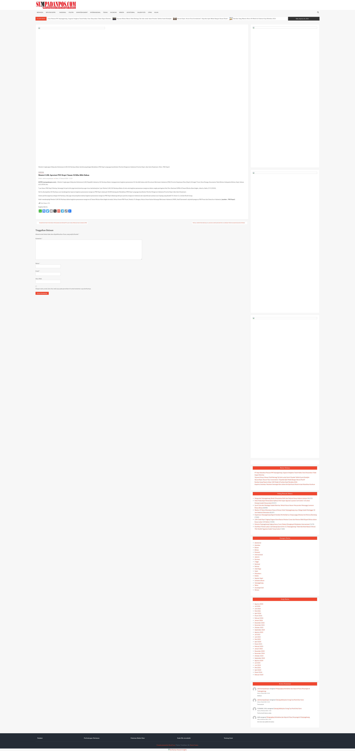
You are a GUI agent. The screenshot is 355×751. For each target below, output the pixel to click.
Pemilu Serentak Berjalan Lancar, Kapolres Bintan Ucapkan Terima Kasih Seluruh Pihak (219, 222)
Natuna (257, 566)
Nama (38, 263)
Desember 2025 (259, 623)
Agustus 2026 (259, 604)
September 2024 (260, 658)
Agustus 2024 (259, 660)
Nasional (62, 12)
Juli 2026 (257, 606)
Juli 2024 (257, 663)
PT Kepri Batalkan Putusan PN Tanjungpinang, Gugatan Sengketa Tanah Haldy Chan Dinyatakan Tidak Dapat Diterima (75, 18)
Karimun (257, 559)
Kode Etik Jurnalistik (184, 738)
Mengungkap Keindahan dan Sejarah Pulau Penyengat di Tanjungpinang (288, 717)
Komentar (39, 238)
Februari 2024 (259, 674)
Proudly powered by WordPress (166, 745)
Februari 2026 (259, 618)
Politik (71, 12)
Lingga (257, 561)
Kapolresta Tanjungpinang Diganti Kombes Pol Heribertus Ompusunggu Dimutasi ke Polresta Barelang (286, 515)
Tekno (105, 12)
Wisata (121, 12)
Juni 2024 (258, 665)
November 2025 (260, 625)
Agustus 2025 (259, 632)
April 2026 (258, 613)
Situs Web (39, 279)
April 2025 (258, 641)
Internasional (95, 12)
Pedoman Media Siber (138, 738)
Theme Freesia (194, 745)
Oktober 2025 (259, 627)
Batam (257, 547)
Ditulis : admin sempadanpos (45, 178)
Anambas (257, 545)
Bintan (257, 550)
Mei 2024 (258, 667)
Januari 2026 (259, 620)
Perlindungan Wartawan (91, 738)
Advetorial (131, 12)
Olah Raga (258, 569)
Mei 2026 (258, 611)
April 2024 (258, 670)
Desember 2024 (259, 651)
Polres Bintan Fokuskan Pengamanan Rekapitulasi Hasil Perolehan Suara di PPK (63, 222)
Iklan (156, 12)
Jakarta (257, 557)
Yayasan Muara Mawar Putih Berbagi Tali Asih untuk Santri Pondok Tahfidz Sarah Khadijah (144, 18)
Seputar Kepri (50, 12)
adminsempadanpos (263, 688)
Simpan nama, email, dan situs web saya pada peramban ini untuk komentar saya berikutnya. (63, 289)
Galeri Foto (141, 12)
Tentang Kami (228, 738)
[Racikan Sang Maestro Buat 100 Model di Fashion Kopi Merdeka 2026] (231, 18)
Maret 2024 (258, 672)
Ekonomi (113, 12)
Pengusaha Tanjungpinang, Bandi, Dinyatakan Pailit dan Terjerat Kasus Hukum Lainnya (281, 498)
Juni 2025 (258, 637)
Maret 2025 (258, 644)
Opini (150, 12)
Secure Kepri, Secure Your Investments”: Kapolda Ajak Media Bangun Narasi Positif (202, 18)
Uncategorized (259, 587)
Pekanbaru (258, 573)
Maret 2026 (258, 615)
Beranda (40, 12)
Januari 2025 (259, 648)
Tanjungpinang (259, 583)
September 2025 (260, 630)
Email (38, 271)
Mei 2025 (258, 639)
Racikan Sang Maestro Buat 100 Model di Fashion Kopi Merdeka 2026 (254, 18)
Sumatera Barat (82, 12)
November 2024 (260, 653)
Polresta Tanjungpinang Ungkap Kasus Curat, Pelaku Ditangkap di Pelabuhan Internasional (282, 524)
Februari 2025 (259, 646)
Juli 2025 (257, 634)
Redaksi (40, 738)
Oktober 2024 (259, 656)
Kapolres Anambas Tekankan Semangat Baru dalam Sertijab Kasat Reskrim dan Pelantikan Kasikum (285, 484)
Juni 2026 (258, 608)
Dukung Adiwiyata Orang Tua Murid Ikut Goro (290, 700)
